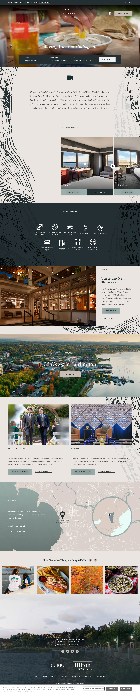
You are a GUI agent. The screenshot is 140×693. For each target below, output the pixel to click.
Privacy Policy (64, 676)
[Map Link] (110, 13)
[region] (70, 689)
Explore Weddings (19, 472)
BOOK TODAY (74, 192)
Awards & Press (100, 676)
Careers (44, 676)
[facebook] (62, 651)
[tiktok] (72, 651)
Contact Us (87, 676)
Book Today (123, 13)
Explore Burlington (16, 531)
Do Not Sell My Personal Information (93, 688)
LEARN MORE (44, 3)
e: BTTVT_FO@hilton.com (76, 645)
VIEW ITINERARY (70, 374)
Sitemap (53, 676)
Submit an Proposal (43, 472)
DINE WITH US (111, 311)
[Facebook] (90, 560)
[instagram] (67, 651)
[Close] (137, 689)
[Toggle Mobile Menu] (6, 13)
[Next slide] (112, 166)
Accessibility (76, 676)
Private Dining (107, 318)
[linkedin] (77, 651)
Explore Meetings (83, 472)
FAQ (36, 676)
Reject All (112, 688)
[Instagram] (95, 560)
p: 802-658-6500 (60, 645)
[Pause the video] (4, 62)
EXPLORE (99, 192)
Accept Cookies (126, 688)
